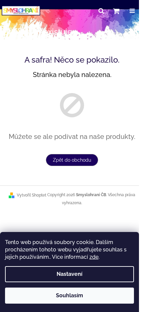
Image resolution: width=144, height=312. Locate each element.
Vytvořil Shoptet (31, 195)
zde (93, 257)
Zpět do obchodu (72, 160)
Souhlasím (69, 295)
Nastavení (69, 274)
